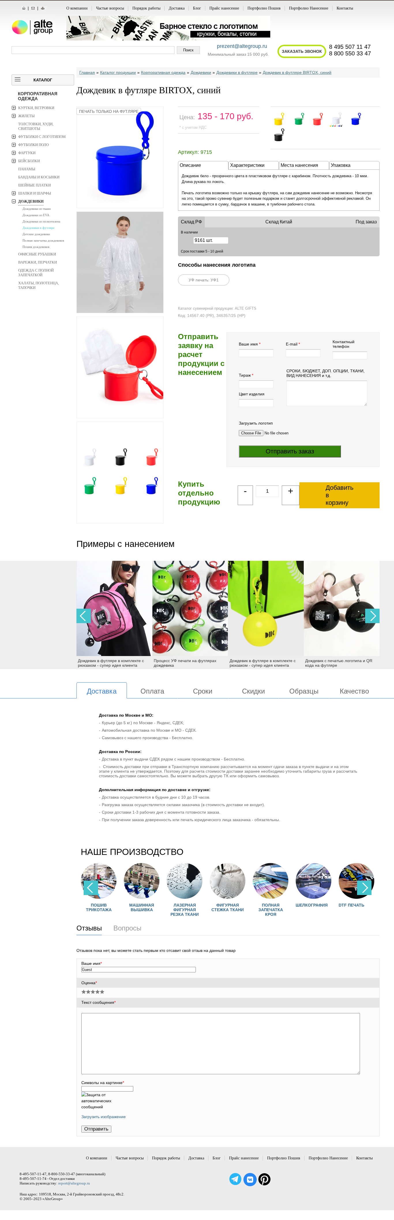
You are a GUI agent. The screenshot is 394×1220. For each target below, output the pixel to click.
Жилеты (26, 116)
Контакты (345, 8)
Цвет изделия (251, 394)
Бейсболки (29, 161)
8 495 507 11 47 (350, 47)
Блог (197, 8)
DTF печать (308, 905)
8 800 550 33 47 (350, 53)
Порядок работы (146, 8)
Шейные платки (34, 185)
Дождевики (31, 201)
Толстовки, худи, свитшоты (35, 126)
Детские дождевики (36, 234)
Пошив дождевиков (35, 247)
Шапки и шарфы (34, 193)
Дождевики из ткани (36, 208)
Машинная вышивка (98, 907)
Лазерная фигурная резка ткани (141, 910)
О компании (77, 8)
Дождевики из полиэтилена (41, 221)
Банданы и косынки (38, 177)
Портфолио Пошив (264, 8)
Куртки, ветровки (36, 108)
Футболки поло (33, 145)
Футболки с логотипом (42, 136)
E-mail (291, 344)
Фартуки (26, 153)
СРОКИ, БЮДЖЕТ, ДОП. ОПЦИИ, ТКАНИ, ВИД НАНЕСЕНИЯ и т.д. (325, 373)
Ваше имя (248, 344)
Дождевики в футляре (38, 227)
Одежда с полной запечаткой (36, 272)
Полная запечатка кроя (227, 910)
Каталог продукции (118, 72)
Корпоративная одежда (37, 96)
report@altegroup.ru (74, 1183)
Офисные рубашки (37, 254)
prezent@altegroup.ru (242, 46)
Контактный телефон (343, 344)
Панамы (26, 169)
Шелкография (269, 905)
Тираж (245, 375)
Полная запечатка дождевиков (43, 240)
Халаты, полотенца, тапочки (38, 285)
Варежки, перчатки (37, 262)
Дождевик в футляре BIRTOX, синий (297, 72)
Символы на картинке (102, 1082)
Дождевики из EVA (35, 215)
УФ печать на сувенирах (357, 907)
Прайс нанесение (224, 8)
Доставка (177, 8)
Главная (87, 72)
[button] (372, 616)
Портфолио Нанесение (308, 8)
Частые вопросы (110, 8)
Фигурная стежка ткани (184, 907)
